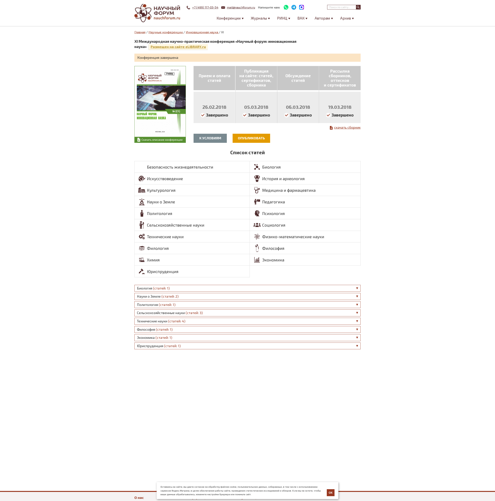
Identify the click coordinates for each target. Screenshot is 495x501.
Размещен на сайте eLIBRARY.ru (178, 47)
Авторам (322, 18)
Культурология (161, 190)
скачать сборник (347, 127)
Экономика (273, 259)
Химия (153, 259)
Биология (271, 166)
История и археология (283, 178)
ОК (331, 492)
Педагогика (273, 201)
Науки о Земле (161, 201)
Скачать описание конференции (162, 139)
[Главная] (157, 13)
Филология (158, 248)
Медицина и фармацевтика (289, 190)
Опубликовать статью (251, 139)
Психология (273, 213)
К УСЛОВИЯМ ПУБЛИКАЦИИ (210, 139)
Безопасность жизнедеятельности (180, 166)
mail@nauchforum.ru (241, 7)
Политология (159, 213)
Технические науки (165, 236)
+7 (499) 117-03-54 (205, 7)
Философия (273, 248)
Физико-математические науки (293, 236)
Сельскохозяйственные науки (175, 225)
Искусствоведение (165, 178)
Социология (273, 225)
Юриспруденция (162, 271)
